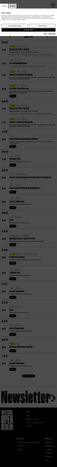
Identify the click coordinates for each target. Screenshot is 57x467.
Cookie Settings (42, 25)
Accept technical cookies (14, 25)
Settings (12, 6)
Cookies (4, 6)
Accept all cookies (28, 29)
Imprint (45, 33)
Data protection (52, 33)
